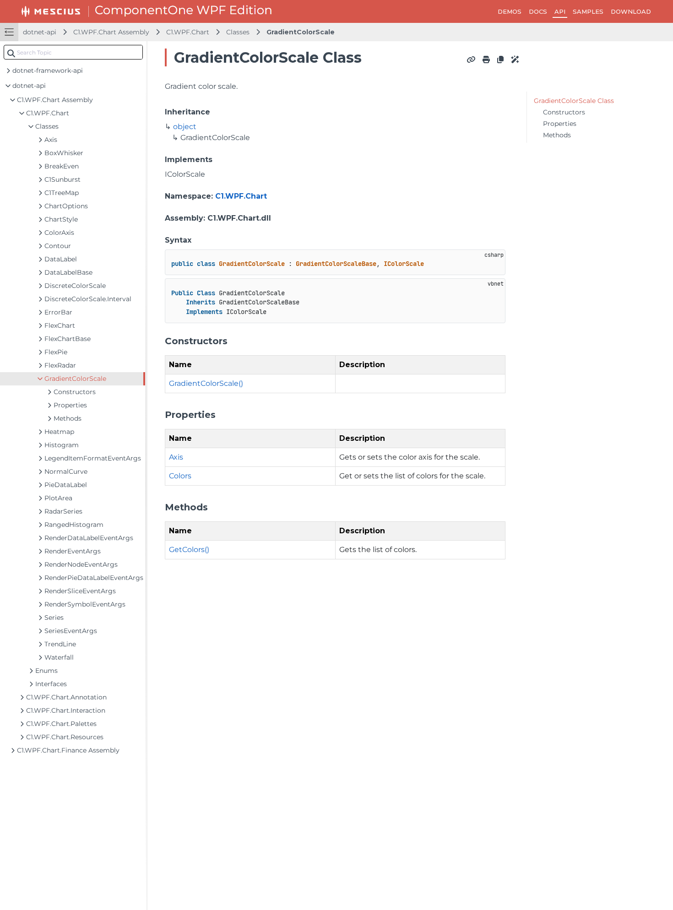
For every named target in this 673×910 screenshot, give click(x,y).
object (184, 126)
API (559, 11)
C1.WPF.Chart (187, 32)
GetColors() (189, 549)
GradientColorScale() (206, 383)
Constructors (564, 112)
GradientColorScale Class (574, 101)
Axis (176, 457)
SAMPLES (588, 11)
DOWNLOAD (631, 11)
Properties (559, 123)
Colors (180, 475)
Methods (557, 135)
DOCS (538, 11)
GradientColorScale (300, 32)
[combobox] (73, 52)
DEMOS (509, 11)
